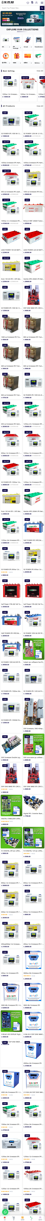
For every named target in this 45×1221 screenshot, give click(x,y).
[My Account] (36, 2)
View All (40, 71)
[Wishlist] (28, 3)
